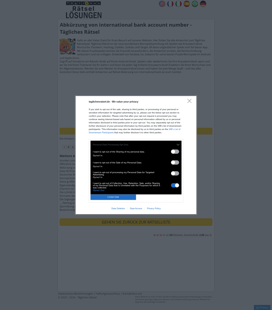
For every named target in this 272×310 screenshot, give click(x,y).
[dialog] (136, 155)
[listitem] (136, 144)
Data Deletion (118, 208)
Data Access (136, 208)
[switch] (175, 151)
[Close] (190, 102)
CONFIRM (113, 197)
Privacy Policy (154, 208)
